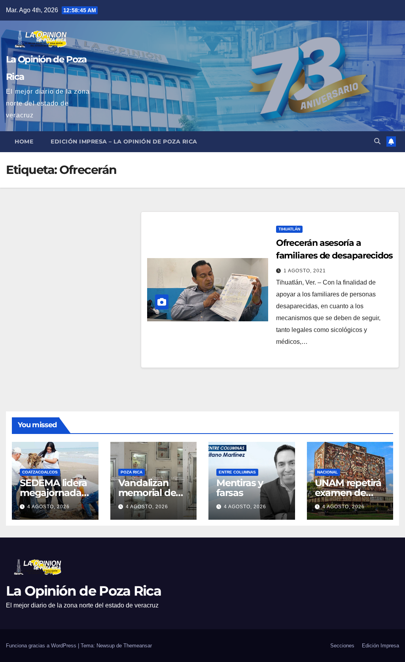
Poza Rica (131, 472)
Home (24, 141)
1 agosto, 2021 (305, 270)
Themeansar (137, 646)
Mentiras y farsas (239, 487)
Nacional (327, 472)
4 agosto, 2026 (48, 506)
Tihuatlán (289, 229)
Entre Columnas (237, 472)
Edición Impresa (380, 646)
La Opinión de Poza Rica (83, 591)
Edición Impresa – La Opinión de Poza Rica (124, 141)
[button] (377, 141)
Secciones (342, 646)
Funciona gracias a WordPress (42, 646)
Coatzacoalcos (40, 472)
